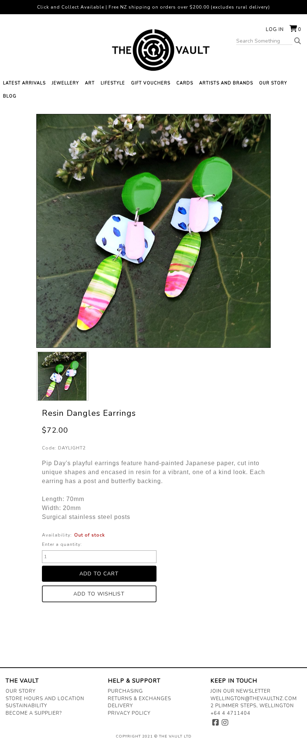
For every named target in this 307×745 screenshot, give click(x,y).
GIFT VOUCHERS (150, 83)
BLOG (9, 96)
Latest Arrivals (24, 83)
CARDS (184, 83)
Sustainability (26, 705)
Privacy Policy (129, 713)
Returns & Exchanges (139, 698)
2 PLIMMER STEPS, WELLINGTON (252, 705)
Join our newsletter (240, 691)
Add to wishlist (99, 593)
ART (90, 83)
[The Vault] (153, 50)
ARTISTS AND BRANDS (226, 83)
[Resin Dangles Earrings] (62, 376)
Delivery (120, 705)
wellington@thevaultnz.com (253, 698)
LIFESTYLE (113, 83)
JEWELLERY (65, 83)
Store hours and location (45, 698)
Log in (275, 29)
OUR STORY (273, 83)
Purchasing (125, 691)
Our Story (21, 691)
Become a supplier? (34, 713)
